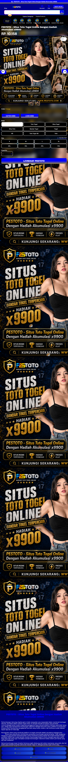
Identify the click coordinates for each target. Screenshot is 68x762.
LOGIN (51, 749)
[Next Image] (65, 71)
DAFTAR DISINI (10, 116)
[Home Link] (16, 7)
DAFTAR (18, 753)
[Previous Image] (3, 71)
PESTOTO (62, 723)
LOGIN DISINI (29, 116)
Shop (5, 8)
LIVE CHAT (35, 757)
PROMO (19, 749)
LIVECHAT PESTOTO (34, 161)
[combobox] (32, 12)
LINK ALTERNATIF (51, 753)
